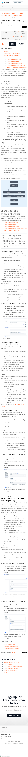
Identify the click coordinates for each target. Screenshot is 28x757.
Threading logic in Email (13, 61)
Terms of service (11, 741)
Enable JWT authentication (11, 668)
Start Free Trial (14, 715)
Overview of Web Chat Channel (11, 662)
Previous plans (21, 43)
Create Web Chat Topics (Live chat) (13, 666)
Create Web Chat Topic (9, 644)
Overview (6, 51)
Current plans (12, 43)
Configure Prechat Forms (10, 670)
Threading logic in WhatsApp (14, 63)
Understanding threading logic (11, 53)
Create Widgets (8, 664)
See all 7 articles (7, 672)
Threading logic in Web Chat (14, 59)
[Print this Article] (1, 23)
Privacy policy (17, 741)
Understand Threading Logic (8, 17)
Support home (5, 13)
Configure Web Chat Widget (15, 15)
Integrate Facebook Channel (11, 646)
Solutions (12, 10)
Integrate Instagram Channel (11, 648)
